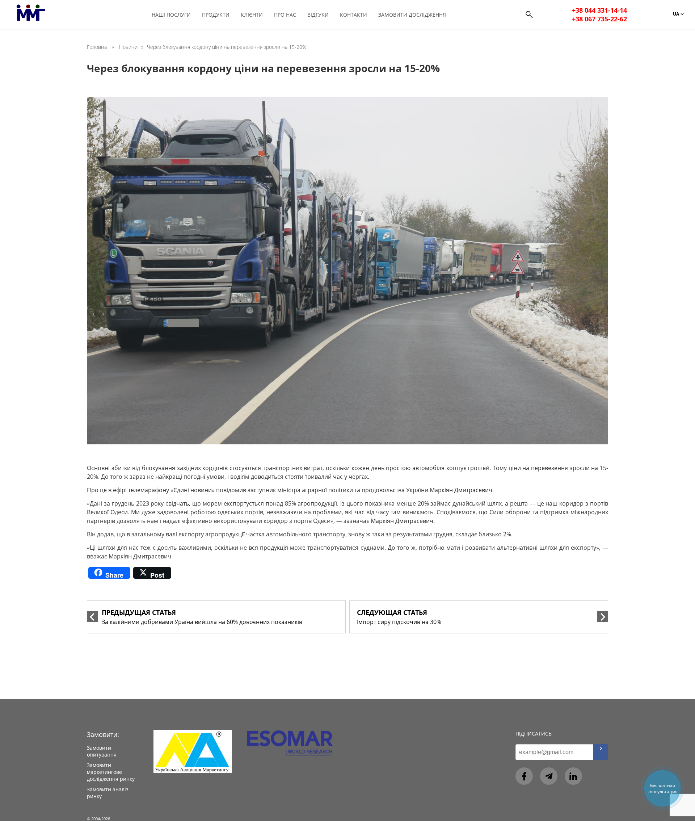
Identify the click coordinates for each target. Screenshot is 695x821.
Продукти (215, 14)
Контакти (353, 14)
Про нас (285, 14)
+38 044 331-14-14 (599, 10)
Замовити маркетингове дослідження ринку (111, 772)
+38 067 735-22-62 (599, 18)
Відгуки (318, 14)
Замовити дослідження (412, 14)
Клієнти (252, 14)
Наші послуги (171, 14)
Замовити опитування (102, 751)
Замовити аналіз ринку (108, 793)
